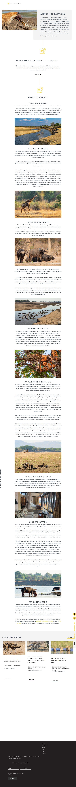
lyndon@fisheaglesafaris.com (44, 621)
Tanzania (37, 660)
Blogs (43, 747)
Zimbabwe (34, 662)
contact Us (38, 74)
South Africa (30, 660)
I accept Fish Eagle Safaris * (16, 774)
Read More (7, 678)
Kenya (36, 658)
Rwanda (40, 658)
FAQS (43, 749)
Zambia (19, 661)
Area (5, 659)
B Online (19, 758)
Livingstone (6, 661)
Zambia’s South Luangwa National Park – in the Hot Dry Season (61, 668)
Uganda (42, 660)
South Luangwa (62, 660)
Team (43, 751)
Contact (44, 753)
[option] (14, 658)
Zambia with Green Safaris (12, 665)
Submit (12, 778)
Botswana (33, 656)
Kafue (15, 659)
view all (70, 637)
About (43, 743)
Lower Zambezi (13, 661)
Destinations (10, 659)
